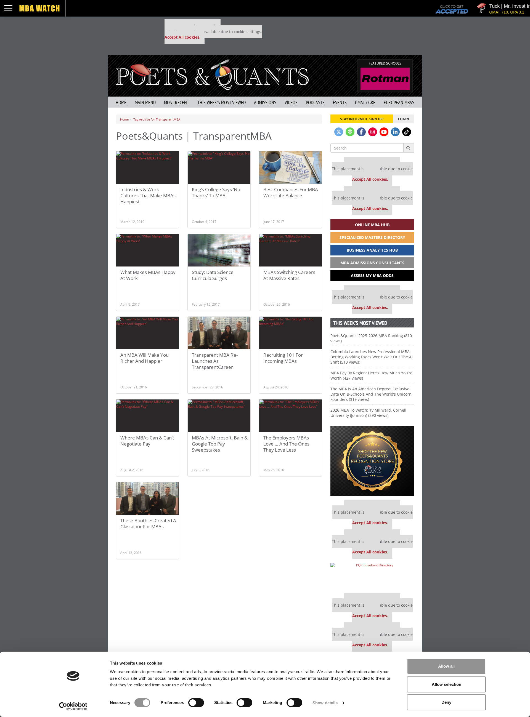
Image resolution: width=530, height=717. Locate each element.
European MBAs (399, 102)
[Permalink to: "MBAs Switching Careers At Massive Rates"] (290, 250)
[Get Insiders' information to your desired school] (372, 461)
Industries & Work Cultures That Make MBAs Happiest (148, 195)
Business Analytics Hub (372, 250)
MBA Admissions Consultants (372, 262)
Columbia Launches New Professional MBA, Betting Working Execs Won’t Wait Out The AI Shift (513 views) (371, 357)
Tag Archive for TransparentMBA (156, 119)
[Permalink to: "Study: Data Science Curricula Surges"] (219, 250)
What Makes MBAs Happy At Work (148, 275)
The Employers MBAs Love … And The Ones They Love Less (286, 444)
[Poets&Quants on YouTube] (384, 131)
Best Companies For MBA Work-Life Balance (290, 192)
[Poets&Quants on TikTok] (406, 131)
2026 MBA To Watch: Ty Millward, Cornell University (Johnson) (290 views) (368, 412)
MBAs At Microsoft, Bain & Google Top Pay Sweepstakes (220, 444)
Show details (325, 702)
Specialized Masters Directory (372, 237)
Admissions (265, 102)
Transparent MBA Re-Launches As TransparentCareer (215, 361)
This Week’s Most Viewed (221, 102)
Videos (291, 102)
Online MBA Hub (372, 224)
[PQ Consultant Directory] (372, 576)
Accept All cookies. (182, 37)
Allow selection (446, 684)
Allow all (446, 666)
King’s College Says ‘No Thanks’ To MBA (216, 192)
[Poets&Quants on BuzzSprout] (350, 131)
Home (121, 102)
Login (403, 119)
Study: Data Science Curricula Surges (213, 275)
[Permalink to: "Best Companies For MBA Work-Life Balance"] (290, 167)
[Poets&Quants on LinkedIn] (395, 131)
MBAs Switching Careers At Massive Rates (289, 275)
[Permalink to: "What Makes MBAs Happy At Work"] (147, 250)
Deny (446, 702)
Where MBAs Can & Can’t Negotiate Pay (147, 441)
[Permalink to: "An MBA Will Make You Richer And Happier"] (147, 333)
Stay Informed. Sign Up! (361, 119)
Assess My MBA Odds (372, 275)
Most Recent (176, 102)
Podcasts (315, 102)
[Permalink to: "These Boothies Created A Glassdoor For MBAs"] (147, 498)
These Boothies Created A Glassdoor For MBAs (148, 523)
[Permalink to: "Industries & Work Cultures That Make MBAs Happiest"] (147, 167)
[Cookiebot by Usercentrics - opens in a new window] (73, 706)
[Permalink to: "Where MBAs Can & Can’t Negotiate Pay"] (147, 415)
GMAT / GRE (365, 102)
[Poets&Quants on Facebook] (361, 131)
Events (340, 102)
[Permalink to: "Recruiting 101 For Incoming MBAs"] (290, 333)
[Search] (408, 148)
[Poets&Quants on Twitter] (338, 131)
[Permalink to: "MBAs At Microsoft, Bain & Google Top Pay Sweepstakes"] (219, 415)
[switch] (196, 702)
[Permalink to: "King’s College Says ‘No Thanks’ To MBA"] (219, 167)
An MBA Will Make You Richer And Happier (144, 358)
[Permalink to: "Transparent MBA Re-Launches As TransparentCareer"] (219, 333)
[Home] (212, 74)
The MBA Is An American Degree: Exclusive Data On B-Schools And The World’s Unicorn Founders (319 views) (371, 394)
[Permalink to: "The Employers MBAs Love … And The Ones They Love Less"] (290, 415)
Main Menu (145, 102)
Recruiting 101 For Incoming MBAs (283, 358)
